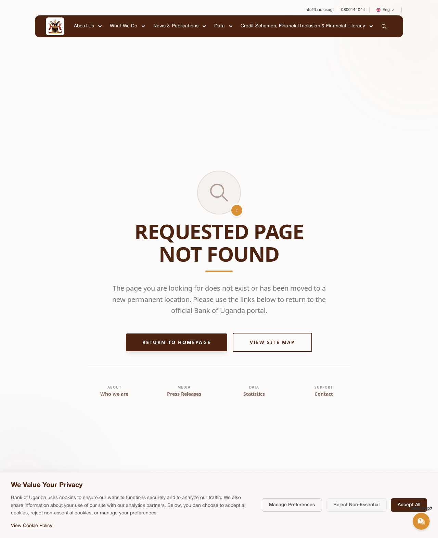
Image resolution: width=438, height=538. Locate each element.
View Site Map (272, 342)
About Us (84, 26)
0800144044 (353, 10)
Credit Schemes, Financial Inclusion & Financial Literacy (303, 26)
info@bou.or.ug (319, 10)
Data (219, 26)
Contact (323, 394)
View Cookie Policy (31, 526)
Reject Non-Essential (356, 505)
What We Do (123, 26)
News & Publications (176, 26)
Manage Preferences (292, 505)
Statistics (254, 394)
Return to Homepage (176, 342)
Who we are (114, 394)
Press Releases (184, 394)
